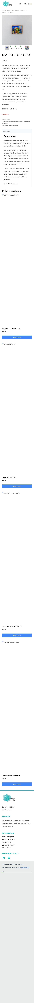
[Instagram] (9, 858)
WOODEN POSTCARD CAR (12, 626)
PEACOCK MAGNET (9, 477)
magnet (6, 125)
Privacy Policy (6, 848)
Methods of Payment (8, 839)
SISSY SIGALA (5, 123)
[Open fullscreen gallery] (30, 43)
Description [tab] (6, 131)
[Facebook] (4, 858)
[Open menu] (20, 4)
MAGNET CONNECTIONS (11, 329)
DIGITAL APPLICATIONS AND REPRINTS (16, 121)
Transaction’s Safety (8, 845)
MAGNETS (27, 121)
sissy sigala (11, 125)
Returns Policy (6, 842)
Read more (17, 337)
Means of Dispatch (8, 837)
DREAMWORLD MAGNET (11, 775)
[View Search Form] (24, 4)
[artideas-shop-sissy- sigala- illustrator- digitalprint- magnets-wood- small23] (17, 30)
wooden (16, 125)
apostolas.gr (25, 867)
